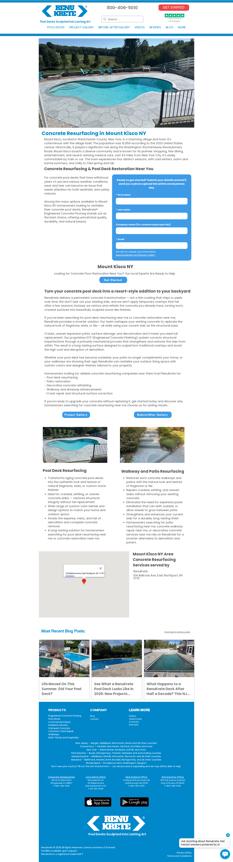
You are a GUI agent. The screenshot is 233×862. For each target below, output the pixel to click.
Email (120, 239)
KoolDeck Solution (58, 725)
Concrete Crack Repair (61, 731)
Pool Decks (54, 718)
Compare (134, 721)
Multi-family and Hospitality (63, 737)
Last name (123, 209)
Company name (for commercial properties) (143, 224)
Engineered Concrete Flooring (64, 715)
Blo (68, 631)
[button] (56, 27)
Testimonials (135, 718)
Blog (92, 715)
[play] (186, 125)
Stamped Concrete (59, 728)
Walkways (53, 734)
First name (123, 194)
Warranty (133, 724)
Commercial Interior (59, 722)
